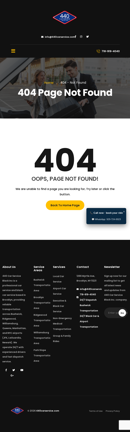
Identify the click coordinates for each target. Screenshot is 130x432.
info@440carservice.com (59, 36)
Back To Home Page (65, 205)
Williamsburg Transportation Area (43, 338)
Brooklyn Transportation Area (43, 303)
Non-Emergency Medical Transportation (62, 324)
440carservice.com (47, 411)
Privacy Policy (113, 411)
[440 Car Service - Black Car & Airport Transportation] (65, 18)
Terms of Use (96, 411)
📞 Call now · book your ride (106, 212)
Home (49, 82)
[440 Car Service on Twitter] (87, 36)
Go (122, 312)
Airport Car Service (59, 291)
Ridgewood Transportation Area (43, 320)
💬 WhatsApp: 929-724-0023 (106, 219)
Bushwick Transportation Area (43, 285)
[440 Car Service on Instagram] (81, 36)
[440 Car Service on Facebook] (75, 36)
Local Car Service (58, 279)
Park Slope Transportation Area (43, 355)
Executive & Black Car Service (59, 306)
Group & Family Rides (62, 338)
